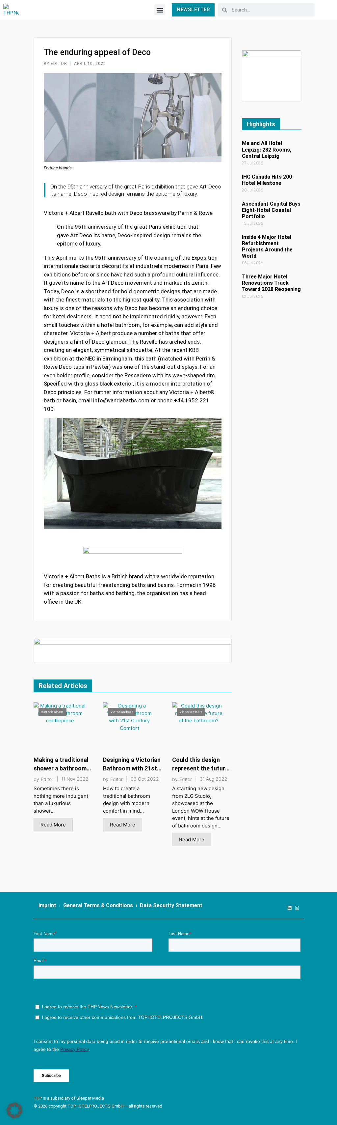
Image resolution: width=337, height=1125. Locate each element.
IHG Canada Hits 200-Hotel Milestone (268, 180)
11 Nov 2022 (75, 779)
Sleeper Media (90, 1098)
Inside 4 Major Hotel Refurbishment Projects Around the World (267, 246)
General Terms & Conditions (98, 905)
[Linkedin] (289, 908)
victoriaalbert (52, 712)
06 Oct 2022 (145, 779)
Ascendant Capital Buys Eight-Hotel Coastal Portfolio (271, 210)
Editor (47, 779)
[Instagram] (297, 908)
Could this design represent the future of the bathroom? (200, 768)
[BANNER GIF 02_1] (271, 75)
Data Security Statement (171, 905)
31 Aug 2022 (213, 779)
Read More (53, 825)
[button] (159, 9)
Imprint (47, 905)
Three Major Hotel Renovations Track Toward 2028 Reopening (271, 283)
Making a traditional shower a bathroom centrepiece (61, 768)
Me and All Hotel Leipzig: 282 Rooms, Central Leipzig (266, 149)
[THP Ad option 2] (132, 650)
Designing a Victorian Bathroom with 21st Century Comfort (132, 768)
